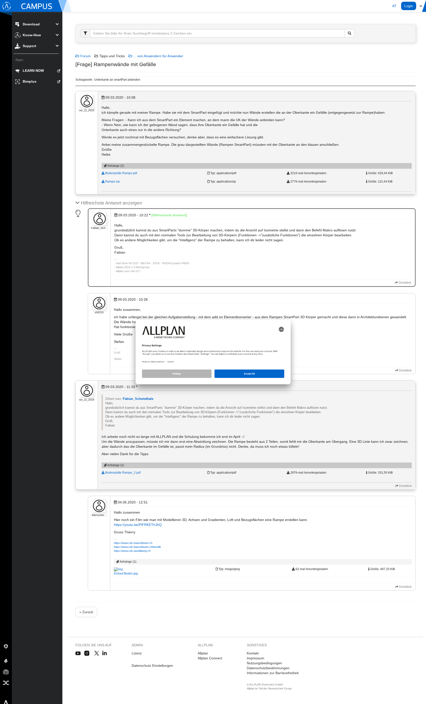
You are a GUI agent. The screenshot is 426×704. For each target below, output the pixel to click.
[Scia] (6, 661)
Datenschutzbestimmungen (268, 668)
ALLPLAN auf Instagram (87, 653)
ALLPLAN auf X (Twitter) (96, 653)
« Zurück (86, 612)
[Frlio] (6, 672)
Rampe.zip (112, 181)
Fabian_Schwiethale (138, 399)
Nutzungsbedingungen (264, 663)
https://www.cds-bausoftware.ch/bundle (137, 546)
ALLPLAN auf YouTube (78, 653)
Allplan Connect (210, 658)
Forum (85, 56)
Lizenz (137, 653)
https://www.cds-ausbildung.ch (132, 550)
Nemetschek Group (280, 688)
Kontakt (253, 653)
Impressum (255, 658)
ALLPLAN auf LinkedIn (104, 653)
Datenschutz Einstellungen (152, 665)
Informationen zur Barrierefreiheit (273, 673)
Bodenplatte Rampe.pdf (121, 173)
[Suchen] (350, 33)
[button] (394, 6)
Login (408, 6)
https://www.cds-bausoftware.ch (133, 542)
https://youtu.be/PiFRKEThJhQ (138, 525)
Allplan (203, 653)
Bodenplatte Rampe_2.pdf (123, 472)
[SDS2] (6, 646)
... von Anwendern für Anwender (157, 56)
